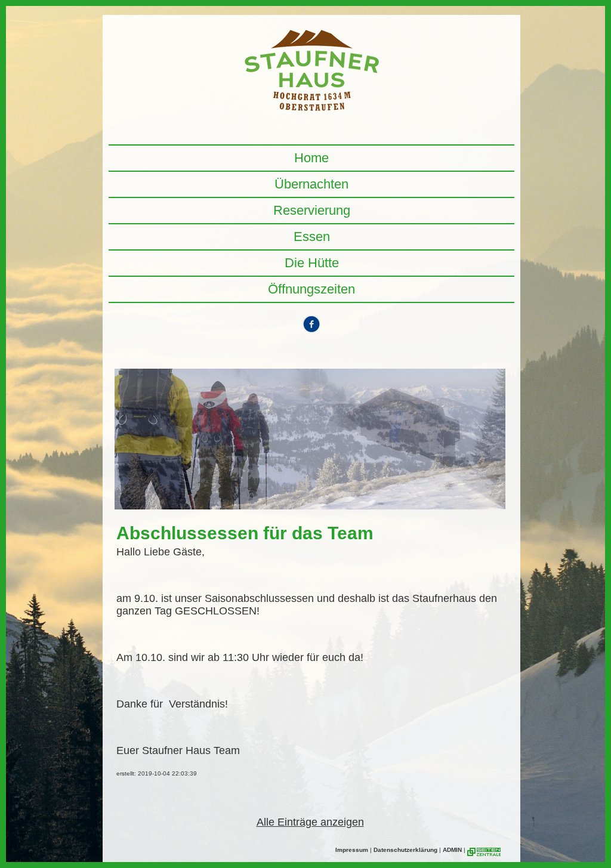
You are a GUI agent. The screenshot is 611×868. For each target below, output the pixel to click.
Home (311, 157)
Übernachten (311, 184)
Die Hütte (312, 262)
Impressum (351, 850)
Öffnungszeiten (311, 289)
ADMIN (452, 850)
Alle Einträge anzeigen (310, 822)
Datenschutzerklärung (405, 850)
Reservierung (311, 210)
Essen (312, 236)
